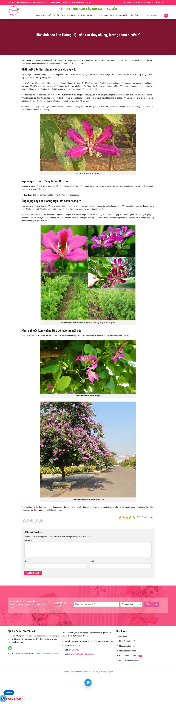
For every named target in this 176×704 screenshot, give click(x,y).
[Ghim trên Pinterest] (37, 521)
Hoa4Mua (78, 672)
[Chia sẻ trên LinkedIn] (41, 521)
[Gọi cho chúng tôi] (10, 648)
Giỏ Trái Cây (53, 15)
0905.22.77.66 (74, 650)
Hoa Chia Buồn (105, 15)
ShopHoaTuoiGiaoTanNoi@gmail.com (46, 653)
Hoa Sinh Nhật (87, 15)
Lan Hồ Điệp (121, 15)
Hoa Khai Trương (69, 15)
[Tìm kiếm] (166, 16)
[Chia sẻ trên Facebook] (24, 521)
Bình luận (28, 540)
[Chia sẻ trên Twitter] (28, 521)
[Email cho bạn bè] (32, 521)
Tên (26, 561)
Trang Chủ (40, 15)
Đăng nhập (153, 15)
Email (92, 561)
